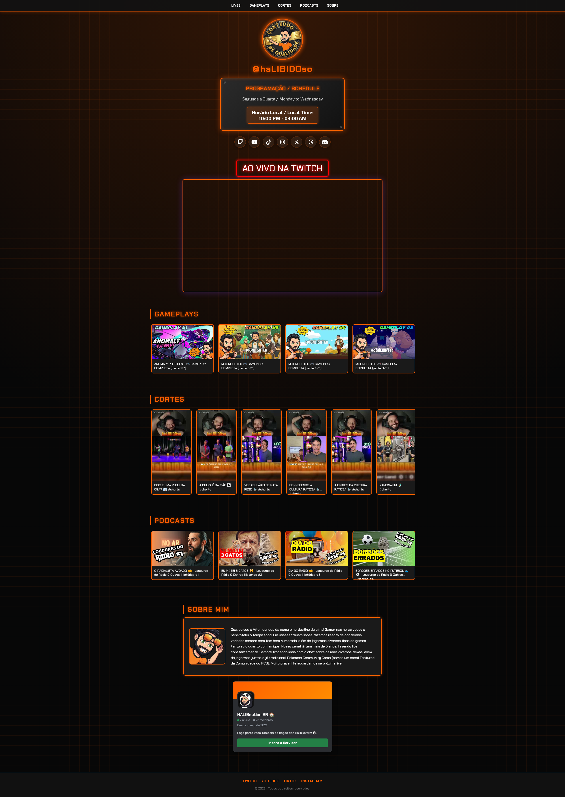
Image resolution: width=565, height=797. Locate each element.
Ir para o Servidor (282, 743)
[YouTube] (254, 142)
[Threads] (310, 142)
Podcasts (309, 5)
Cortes (284, 5)
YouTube (270, 781)
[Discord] (325, 142)
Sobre (332, 5)
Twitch (250, 781)
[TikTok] (268, 142)
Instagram (311, 781)
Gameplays (259, 5)
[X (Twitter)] (296, 142)
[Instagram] (282, 142)
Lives (236, 5)
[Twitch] (240, 142)
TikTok (290, 781)
